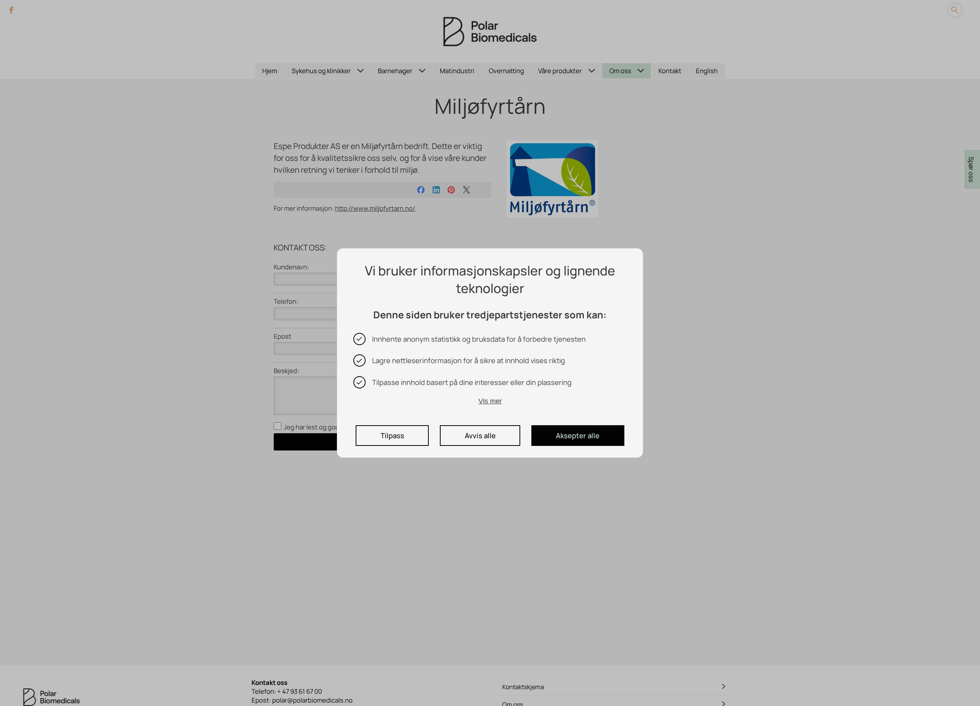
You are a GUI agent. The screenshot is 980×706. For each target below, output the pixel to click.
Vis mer (490, 401)
